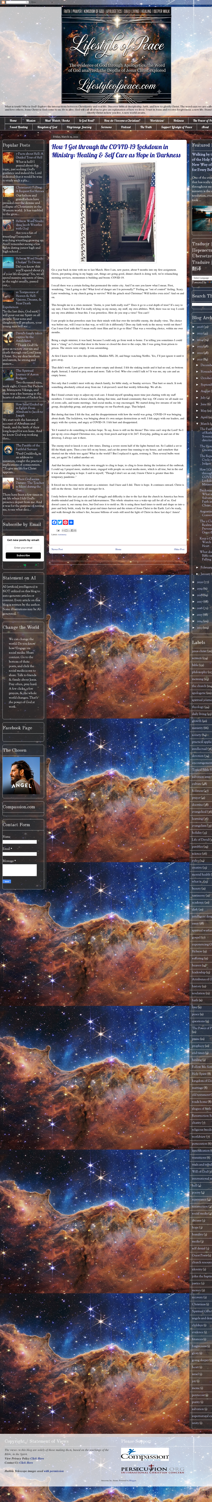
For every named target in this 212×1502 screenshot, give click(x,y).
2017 (200, 602)
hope (195, 1227)
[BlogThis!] (66, 530)
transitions (199, 1158)
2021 (200, 359)
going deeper (200, 1360)
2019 (200, 589)
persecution (199, 1144)
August (206, 391)
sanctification (201, 1151)
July (203, 398)
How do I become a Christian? (122, 120)
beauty (196, 889)
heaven (196, 965)
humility (197, 1234)
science (196, 854)
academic (198, 903)
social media (200, 1214)
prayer (196, 798)
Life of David (200, 840)
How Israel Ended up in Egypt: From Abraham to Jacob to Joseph (29, 410)
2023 (200, 346)
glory (195, 1353)
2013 (200, 628)
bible (195, 665)
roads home (199, 1102)
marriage (197, 1088)
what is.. (197, 882)
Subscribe (23, 555)
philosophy (199, 672)
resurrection (200, 1207)
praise (196, 1039)
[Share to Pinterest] (75, 530)
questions (198, 1021)
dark (195, 910)
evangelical (199, 812)
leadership (198, 972)
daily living (199, 714)
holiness (197, 791)
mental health (201, 875)
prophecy (198, 1046)
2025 (200, 333)
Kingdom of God (47, 127)
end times (198, 1053)
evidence (197, 1332)
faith (195, 1000)
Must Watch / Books (57, 120)
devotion (198, 756)
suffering (197, 958)
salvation (198, 1409)
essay (195, 923)
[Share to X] (69, 530)
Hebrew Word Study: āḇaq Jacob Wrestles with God (30, 225)
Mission (30, 120)
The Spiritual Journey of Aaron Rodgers (27, 375)
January (206, 574)
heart (195, 1367)
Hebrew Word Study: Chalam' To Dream (30, 261)
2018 (200, 595)
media (196, 1241)
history (196, 986)
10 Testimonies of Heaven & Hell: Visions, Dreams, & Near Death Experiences (22, 300)
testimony (62, 534)
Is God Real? (87, 120)
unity (195, 1423)
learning (197, 819)
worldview (199, 1137)
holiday (197, 833)
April (204, 417)
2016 (200, 608)
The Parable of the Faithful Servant (28, 448)
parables (197, 847)
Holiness (178, 120)
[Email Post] (58, 530)
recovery (197, 1297)
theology (198, 707)
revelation (198, 993)
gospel (196, 937)
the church (199, 686)
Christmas (199, 1304)
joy (194, 1381)
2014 (200, 621)
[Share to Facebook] (72, 530)
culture (196, 784)
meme (196, 1388)
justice (196, 1283)
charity (196, 1123)
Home (13, 120)
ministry (197, 728)
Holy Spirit (199, 1074)
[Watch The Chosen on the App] (21, 793)
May (204, 411)
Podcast (126, 127)
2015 (200, 615)
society (196, 735)
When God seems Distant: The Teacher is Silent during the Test (30, 485)
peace (195, 1014)
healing (197, 1060)
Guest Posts (199, 1255)
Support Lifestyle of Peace (176, 127)
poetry (196, 1193)
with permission (54, 1471)
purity (196, 1402)
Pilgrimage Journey (79, 127)
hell (194, 1186)
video (195, 861)
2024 (200, 340)
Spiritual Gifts (201, 1311)
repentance (199, 1200)
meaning (197, 679)
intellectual (199, 749)
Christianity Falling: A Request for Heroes (30, 189)
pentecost (198, 1395)
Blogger (132, 1480)
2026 (200, 327)
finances (197, 1339)
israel (195, 1374)
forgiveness (199, 1346)
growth (196, 721)
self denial (198, 1248)
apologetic (199, 693)
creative (197, 868)
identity (197, 1269)
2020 (200, 582)
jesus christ (199, 651)
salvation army (201, 777)
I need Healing (19, 127)
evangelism (199, 826)
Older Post (179, 549)
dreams (196, 1220)
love (194, 1007)
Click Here (37, 1458)
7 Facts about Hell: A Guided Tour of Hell (29, 156)
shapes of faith (201, 1109)
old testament (201, 1095)
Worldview (157, 120)
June (204, 404)
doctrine (197, 805)
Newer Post (57, 549)
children (197, 1325)
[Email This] (63, 530)
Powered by (16, 565)
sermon (197, 658)
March (205, 424)
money (196, 1290)
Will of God (200, 1172)
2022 (200, 353)
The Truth (146, 127)
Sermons (106, 127)
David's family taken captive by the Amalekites (29, 337)
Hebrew (197, 951)
